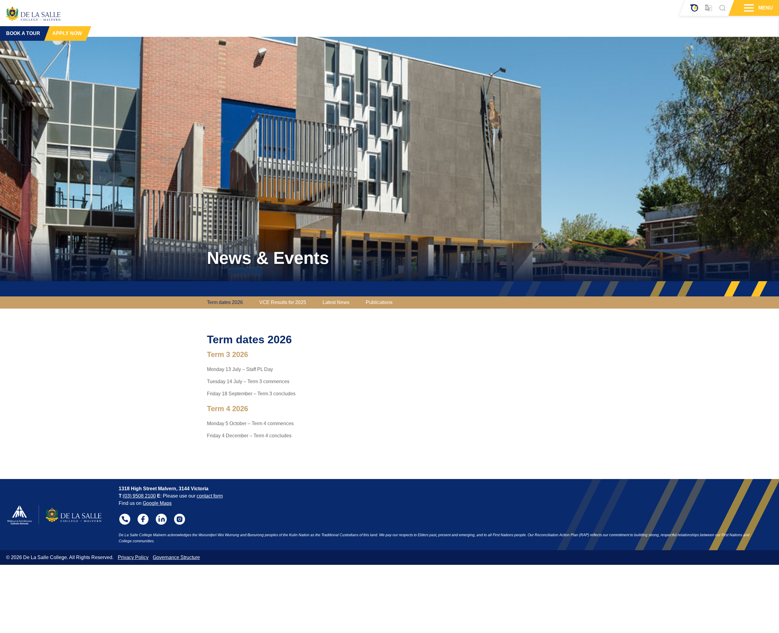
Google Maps (157, 503)
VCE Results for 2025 (282, 302)
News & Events (268, 258)
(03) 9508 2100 (139, 495)
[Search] (722, 8)
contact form (210, 495)
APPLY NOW (67, 33)
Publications (379, 302)
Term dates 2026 (225, 302)
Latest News (336, 302)
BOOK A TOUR (23, 33)
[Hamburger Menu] (748, 8)
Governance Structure (176, 557)
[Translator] (708, 8)
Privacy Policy (133, 557)
